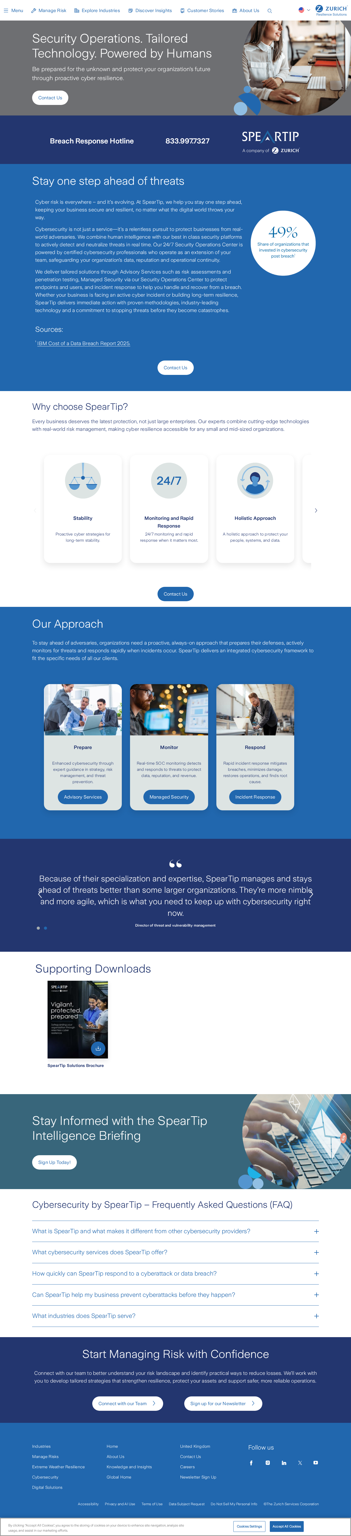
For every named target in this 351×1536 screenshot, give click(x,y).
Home (112, 1446)
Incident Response (255, 797)
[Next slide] (316, 510)
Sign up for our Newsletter (218, 1403)
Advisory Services (83, 797)
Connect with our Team (122, 1403)
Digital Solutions (47, 1487)
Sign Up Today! (54, 1162)
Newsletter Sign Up (198, 1477)
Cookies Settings (249, 1526)
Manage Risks (45, 1456)
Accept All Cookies (287, 1526)
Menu (17, 10)
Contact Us (50, 97)
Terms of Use (152, 1504)
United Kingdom (195, 1446)
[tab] (38, 928)
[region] (175, 1527)
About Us (249, 10)
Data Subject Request (187, 1504)
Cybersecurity (45, 1477)
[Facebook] (251, 1462)
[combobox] (305, 10)
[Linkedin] (284, 1462)
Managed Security (169, 797)
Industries (41, 1446)
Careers (187, 1467)
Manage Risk (52, 10)
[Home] (332, 10)
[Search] (270, 10)
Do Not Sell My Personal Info (234, 1504)
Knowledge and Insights (129, 1467)
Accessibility (88, 1504)
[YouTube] (316, 1462)
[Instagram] (268, 1462)
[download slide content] (98, 1049)
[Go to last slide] (40, 894)
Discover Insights (153, 10)
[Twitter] (300, 1463)
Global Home (119, 1477)
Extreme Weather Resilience (58, 1467)
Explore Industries (101, 10)
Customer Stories (205, 10)
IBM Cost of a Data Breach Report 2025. (83, 343)
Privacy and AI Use (120, 1504)
